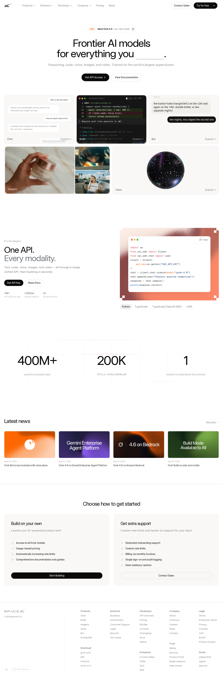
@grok (202, 661)
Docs (142, 637)
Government (116, 620)
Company (82, 5)
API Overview (147, 615)
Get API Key (14, 282)
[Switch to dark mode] (6, 669)
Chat (83, 615)
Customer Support (120, 624)
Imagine (84, 624)
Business (115, 615)
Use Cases (115, 637)
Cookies (203, 629)
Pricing (100, 5)
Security (114, 633)
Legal (113, 629)
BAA (142, 665)
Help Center (175, 665)
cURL (190, 306)
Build (83, 620)
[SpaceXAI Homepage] (19, 5)
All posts (211, 422)
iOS (82, 657)
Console (144, 629)
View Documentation (126, 77)
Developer (64, 5)
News (112, 5)
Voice (83, 629)
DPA (142, 670)
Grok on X (85, 665)
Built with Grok (23, 669)
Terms (202, 615)
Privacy (203, 624)
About (172, 615)
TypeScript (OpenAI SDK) (167, 306)
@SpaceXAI (205, 657)
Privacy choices (207, 642)
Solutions (45, 5)
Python (126, 306)
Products (27, 5)
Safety (172, 648)
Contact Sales (182, 5)
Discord (203, 665)
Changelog (145, 633)
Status (143, 642)
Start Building (56, 575)
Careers (173, 624)
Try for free (203, 5)
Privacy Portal (176, 657)
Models (144, 624)
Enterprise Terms (208, 620)
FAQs (142, 661)
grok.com (85, 652)
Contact (173, 633)
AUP (201, 633)
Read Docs (34, 282)
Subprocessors (177, 661)
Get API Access (94, 77)
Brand (202, 637)
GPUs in (101, 374)
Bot (82, 633)
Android (84, 661)
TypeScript (141, 306)
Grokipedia (86, 637)
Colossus (174, 620)
